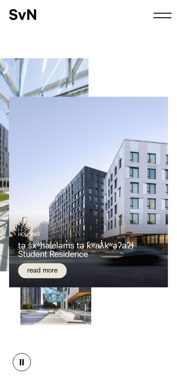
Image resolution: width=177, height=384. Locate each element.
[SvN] (22, 14)
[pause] (22, 362)
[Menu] (162, 15)
